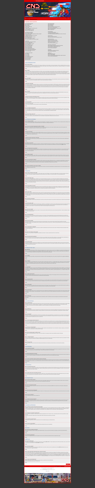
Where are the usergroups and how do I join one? (54, 26)
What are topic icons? (27, 59)
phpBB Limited (47, 441)
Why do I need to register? (28, 24)
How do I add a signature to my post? (29, 43)
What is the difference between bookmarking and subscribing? (55, 45)
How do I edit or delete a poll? (28, 45)
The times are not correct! (28, 34)
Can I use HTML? (27, 54)
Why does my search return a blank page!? (53, 41)
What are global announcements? (29, 56)
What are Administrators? (51, 24)
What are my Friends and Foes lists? (52, 36)
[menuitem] (30, 18)
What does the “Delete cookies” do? (29, 30)
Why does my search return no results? (52, 40)
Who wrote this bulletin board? (51, 53)
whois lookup (37, 453)
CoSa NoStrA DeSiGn (44, 469)
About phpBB (37, 442)
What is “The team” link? (51, 29)
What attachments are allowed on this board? (53, 50)
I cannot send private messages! (52, 32)
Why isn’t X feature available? (51, 54)
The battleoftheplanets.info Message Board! (51, 0)
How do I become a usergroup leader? (52, 27)
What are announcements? (28, 57)
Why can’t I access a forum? (28, 46)
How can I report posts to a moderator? (29, 48)
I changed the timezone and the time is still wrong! (31, 35)
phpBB (62, 144)
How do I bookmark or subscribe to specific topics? (54, 46)
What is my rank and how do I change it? (30, 38)
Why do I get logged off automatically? (29, 29)
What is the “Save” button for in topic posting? (30, 49)
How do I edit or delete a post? (28, 42)
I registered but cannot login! (28, 26)
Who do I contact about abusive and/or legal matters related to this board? (57, 55)
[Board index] (29, 4)
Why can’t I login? (27, 27)
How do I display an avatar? (28, 37)
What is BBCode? (27, 53)
